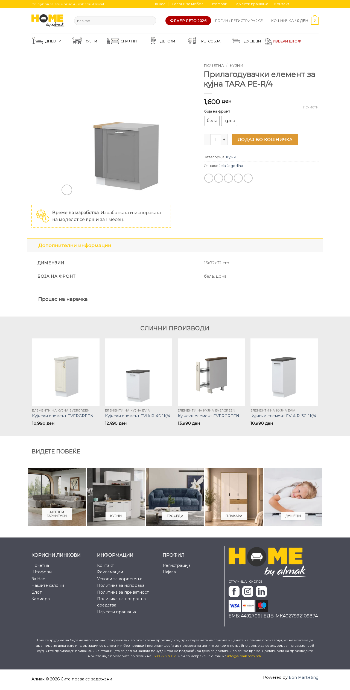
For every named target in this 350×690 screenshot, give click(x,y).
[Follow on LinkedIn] (315, 4)
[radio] (212, 121)
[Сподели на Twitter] (218, 178)
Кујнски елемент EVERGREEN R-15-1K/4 (211, 415)
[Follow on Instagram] (300, 4)
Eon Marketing (304, 677)
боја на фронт (217, 111)
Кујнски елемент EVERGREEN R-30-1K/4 (66, 415)
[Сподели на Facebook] (208, 178)
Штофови (218, 4)
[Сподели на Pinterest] (238, 178)
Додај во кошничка (265, 139)
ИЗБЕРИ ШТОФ (287, 41)
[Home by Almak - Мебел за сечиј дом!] (48, 20)
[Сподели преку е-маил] (228, 178)
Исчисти (311, 107)
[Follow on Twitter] (305, 4)
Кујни (236, 65)
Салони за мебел (187, 4)
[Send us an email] (310, 4)
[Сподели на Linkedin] (248, 178)
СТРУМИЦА (238, 581)
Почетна (214, 65)
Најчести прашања (251, 4)
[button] (239, 21)
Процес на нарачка (63, 299)
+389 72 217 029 (165, 656)
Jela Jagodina (231, 166)
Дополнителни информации (74, 245)
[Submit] (150, 20)
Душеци (252, 41)
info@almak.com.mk (244, 656)
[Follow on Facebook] (295, 4)
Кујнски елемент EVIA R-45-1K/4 (137, 415)
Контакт (281, 4)
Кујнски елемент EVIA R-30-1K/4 (283, 415)
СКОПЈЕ (255, 581)
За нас (159, 4)
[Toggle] (32, 245)
